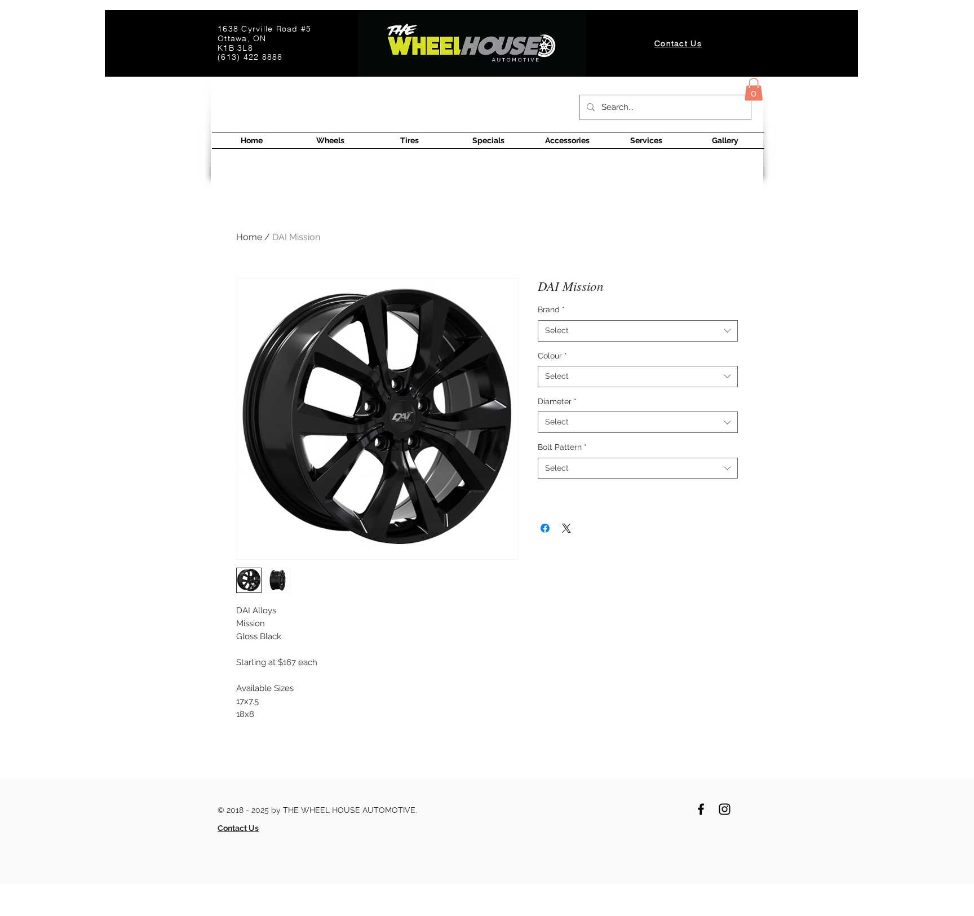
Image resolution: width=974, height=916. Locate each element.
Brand (551, 309)
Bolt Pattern (562, 447)
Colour (552, 355)
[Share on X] (566, 528)
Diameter (557, 401)
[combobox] (638, 331)
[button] (753, 89)
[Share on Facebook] (545, 528)
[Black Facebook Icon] (701, 809)
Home (249, 237)
